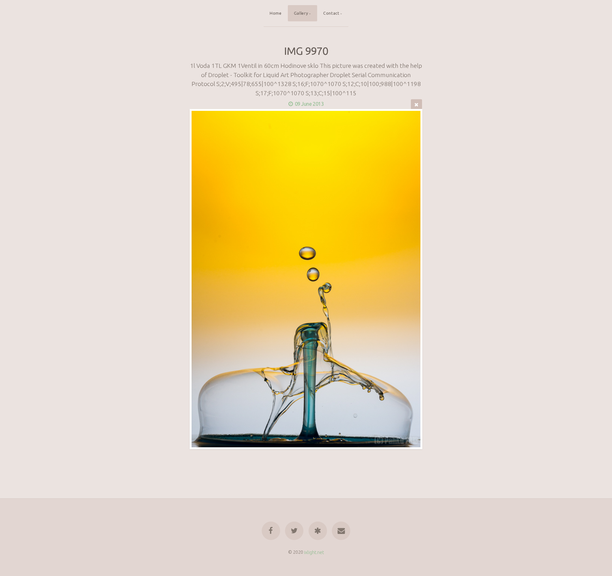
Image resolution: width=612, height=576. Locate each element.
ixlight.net (314, 552)
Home (276, 13)
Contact (331, 13)
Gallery (301, 13)
